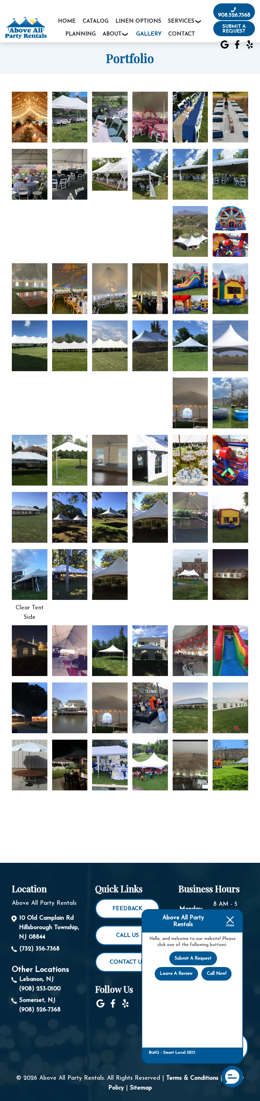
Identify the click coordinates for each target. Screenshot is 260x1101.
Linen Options (138, 21)
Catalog (96, 21)
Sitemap (141, 1088)
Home (67, 21)
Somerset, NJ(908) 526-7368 (40, 1005)
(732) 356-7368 (39, 949)
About (112, 34)
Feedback (127, 909)
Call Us (127, 935)
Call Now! (216, 973)
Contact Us (127, 962)
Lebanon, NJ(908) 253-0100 (40, 984)
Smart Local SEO (179, 1053)
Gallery (148, 34)
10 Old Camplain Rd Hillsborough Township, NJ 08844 (49, 927)
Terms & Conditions (192, 1078)
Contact (181, 34)
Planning (80, 34)
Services (181, 21)
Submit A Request (193, 958)
